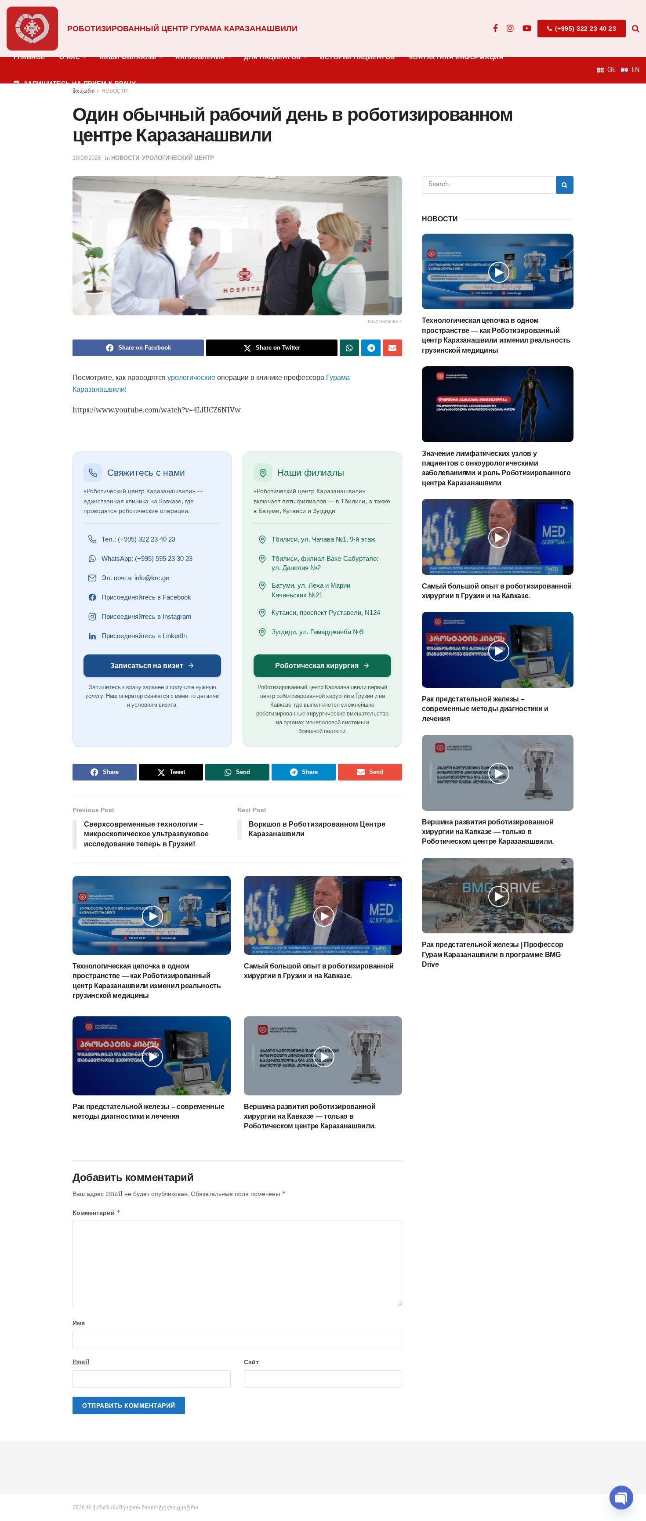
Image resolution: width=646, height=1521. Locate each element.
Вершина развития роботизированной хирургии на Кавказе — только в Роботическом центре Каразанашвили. (310, 1116)
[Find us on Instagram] (510, 28)
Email (81, 1362)
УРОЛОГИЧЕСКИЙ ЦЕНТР (178, 158)
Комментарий (97, 1212)
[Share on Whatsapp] (349, 348)
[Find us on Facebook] (495, 28)
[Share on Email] (392, 348)
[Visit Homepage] (32, 29)
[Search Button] (635, 29)
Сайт (251, 1362)
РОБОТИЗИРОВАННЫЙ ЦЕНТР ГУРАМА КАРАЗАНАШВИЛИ (182, 28)
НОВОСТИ (125, 158)
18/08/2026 (87, 158)
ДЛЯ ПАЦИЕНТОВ (272, 57)
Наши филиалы (127, 57)
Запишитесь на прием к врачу (80, 83)
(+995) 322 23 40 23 (584, 28)
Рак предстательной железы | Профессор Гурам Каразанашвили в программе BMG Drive (492, 954)
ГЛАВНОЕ (29, 57)
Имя (79, 1323)
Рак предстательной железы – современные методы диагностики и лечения (485, 709)
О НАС (69, 57)
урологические (191, 377)
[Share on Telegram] (371, 348)
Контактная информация (456, 57)
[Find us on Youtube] (527, 28)
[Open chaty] (621, 1494)
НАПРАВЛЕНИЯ (200, 57)
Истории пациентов (357, 57)
